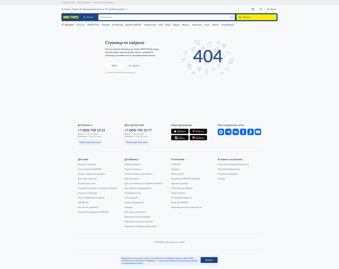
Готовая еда (117, 25)
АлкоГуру (69, 25)
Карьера (175, 169)
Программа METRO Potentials (185, 179)
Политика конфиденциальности (233, 164)
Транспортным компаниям (137, 217)
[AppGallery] (198, 137)
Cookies (221, 179)
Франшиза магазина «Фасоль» (139, 222)
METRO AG (83, 202)
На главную (134, 66)
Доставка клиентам (87, 179)
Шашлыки (197, 25)
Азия (161, 25)
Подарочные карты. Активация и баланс (97, 188)
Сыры (207, 25)
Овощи (176, 25)
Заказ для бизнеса (84, 2)
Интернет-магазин (87, 164)
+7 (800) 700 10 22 (91, 130)
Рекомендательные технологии (186, 207)
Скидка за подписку (87, 193)
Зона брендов (227, 25)
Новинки (80, 25)
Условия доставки (68, 2)
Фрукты (185, 25)
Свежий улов (150, 25)
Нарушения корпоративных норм (140, 226)
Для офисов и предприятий (137, 188)
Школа (215, 25)
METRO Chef (93, 25)
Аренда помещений (134, 202)
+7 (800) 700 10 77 (138, 130)
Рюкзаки (106, 25)
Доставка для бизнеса (135, 212)
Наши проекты (178, 193)
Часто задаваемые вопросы (91, 198)
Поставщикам (131, 198)
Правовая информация (229, 169)
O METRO (176, 164)
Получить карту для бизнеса (103, 2)
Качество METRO (179, 202)
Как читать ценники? (88, 207)
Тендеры (128, 207)
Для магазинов (131, 179)
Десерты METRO (133, 25)
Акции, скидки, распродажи (91, 174)
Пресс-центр (177, 174)
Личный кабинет (132, 164)
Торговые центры (179, 183)
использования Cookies (133, 263)
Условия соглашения (228, 174)
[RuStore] (180, 137)
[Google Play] (198, 131)
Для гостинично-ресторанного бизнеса (143, 183)
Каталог (90, 17)
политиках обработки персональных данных (178, 261)
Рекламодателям (132, 193)
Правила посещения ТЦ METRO (93, 212)
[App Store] (180, 131)
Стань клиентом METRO (90, 169)
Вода (168, 25)
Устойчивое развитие (181, 198)
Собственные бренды (181, 188)
